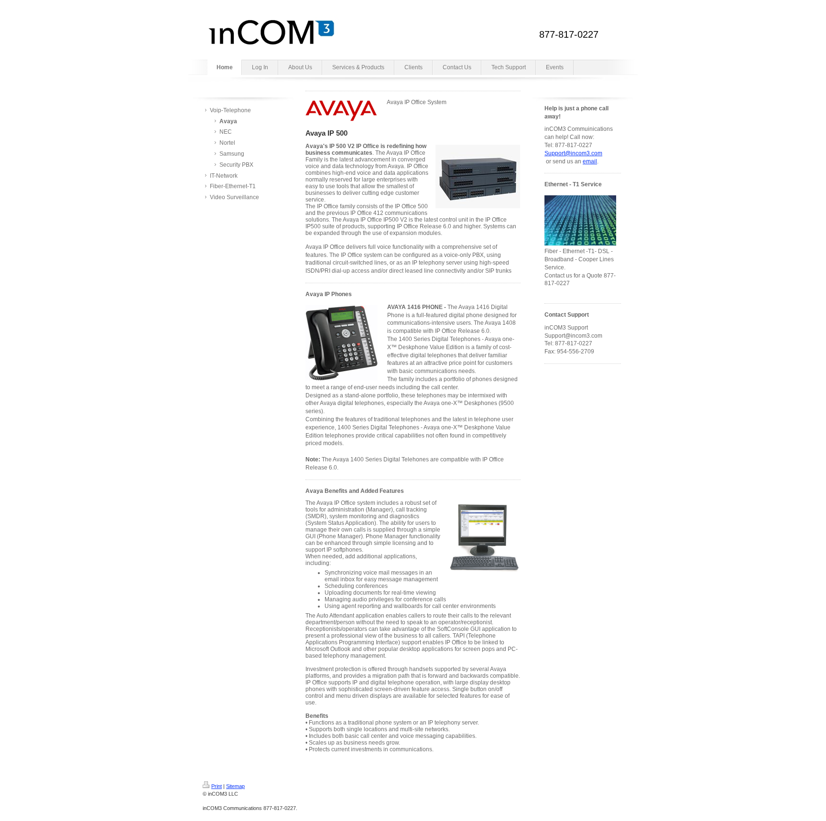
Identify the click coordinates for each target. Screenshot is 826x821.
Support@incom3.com (573, 153)
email (590, 161)
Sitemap (235, 786)
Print (216, 786)
